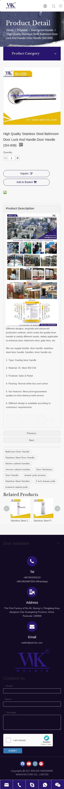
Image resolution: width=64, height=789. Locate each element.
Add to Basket (25, 182)
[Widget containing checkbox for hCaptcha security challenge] (28, 740)
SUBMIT (12, 750)
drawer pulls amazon (35, 475)
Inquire (24, 173)
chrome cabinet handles (17, 469)
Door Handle (12, 475)
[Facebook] (22, 763)
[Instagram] (35, 763)
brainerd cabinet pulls (16, 487)
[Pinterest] (41, 763)
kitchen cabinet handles (17, 463)
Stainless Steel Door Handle (19, 457)
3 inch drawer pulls (45, 481)
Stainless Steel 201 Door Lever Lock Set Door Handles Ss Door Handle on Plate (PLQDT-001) (20, 520)
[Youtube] (29, 763)
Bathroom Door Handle (17, 451)
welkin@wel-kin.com (32, 642)
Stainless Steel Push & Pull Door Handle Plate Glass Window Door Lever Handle (43, 520)
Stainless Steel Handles (17, 481)
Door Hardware (44, 469)
